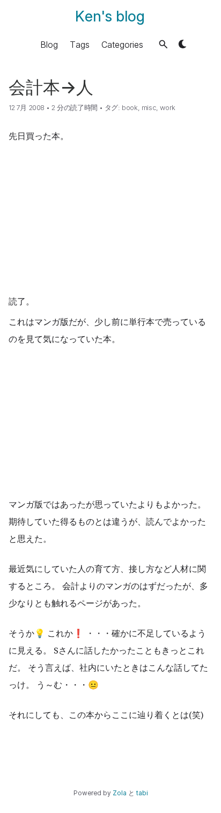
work (167, 108)
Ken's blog (110, 16)
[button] (163, 44)
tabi (142, 793)
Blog (49, 44)
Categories (122, 44)
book (129, 108)
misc (149, 108)
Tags (80, 44)
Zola (120, 793)
